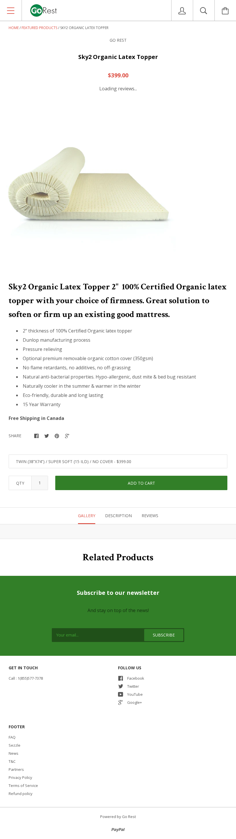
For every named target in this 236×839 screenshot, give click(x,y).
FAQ (12, 737)
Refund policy (21, 793)
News (13, 753)
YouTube (135, 694)
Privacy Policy (20, 777)
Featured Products (39, 27)
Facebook (135, 678)
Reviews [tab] (150, 515)
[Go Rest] (98, 10)
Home (14, 27)
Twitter (133, 686)
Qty (20, 483)
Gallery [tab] (86, 515)
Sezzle (14, 745)
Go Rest (118, 40)
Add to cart (141, 483)
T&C (12, 761)
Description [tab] (118, 515)
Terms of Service (23, 785)
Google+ (134, 702)
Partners (16, 769)
